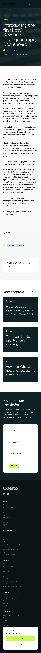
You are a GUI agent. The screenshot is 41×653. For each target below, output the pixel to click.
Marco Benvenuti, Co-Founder (16, 55)
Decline (20, 644)
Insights (20, 246)
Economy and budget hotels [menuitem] (12, 544)
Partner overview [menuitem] (8, 596)
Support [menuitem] (5, 515)
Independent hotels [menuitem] (9, 542)
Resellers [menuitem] (6, 606)
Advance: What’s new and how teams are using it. (20, 370)
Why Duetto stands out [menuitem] (10, 584)
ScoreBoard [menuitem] (7, 569)
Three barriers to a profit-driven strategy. (19, 340)
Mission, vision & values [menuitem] (10, 505)
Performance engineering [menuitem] (11, 615)
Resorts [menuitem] (5, 539)
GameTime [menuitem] (6, 576)
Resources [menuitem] (7, 611)
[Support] (31, 4)
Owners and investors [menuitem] (10, 549)
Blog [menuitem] (4, 618)
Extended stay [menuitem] (7, 547)
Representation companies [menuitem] (12, 552)
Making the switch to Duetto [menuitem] (12, 586)
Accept (20, 638)
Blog (8, 233)
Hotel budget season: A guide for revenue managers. (20, 310)
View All (34, 292)
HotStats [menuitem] (6, 579)
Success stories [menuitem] (8, 625)
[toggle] (37, 4)
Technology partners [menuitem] (10, 598)
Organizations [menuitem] (7, 601)
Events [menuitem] (5, 512)
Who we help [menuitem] (7, 530)
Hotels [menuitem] (5, 534)
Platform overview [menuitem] (9, 564)
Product (11, 246)
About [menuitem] (5, 501)
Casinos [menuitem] (5, 537)
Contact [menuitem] (5, 522)
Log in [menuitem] (5, 525)
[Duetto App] (29, 4)
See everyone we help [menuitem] (10, 554)
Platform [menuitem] (6, 560)
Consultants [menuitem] (7, 603)
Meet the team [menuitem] (8, 507)
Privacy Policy (10, 633)
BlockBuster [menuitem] (7, 571)
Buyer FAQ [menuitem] (6, 517)
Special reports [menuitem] (8, 620)
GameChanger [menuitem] (8, 566)
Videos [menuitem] (5, 623)
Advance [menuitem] (6, 574)
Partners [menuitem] (6, 592)
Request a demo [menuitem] (8, 520)
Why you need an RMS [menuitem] (10, 581)
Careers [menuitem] (5, 510)
